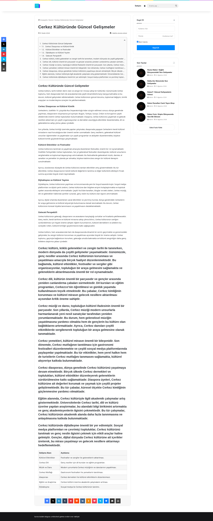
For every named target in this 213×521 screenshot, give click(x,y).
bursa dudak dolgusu (42, 517)
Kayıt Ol (156, 48)
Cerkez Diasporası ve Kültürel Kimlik (59, 46)
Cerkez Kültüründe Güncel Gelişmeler (57, 43)
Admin (151, 75)
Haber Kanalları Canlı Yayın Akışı (161, 103)
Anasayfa (43, 20)
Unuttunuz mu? (167, 36)
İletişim (138, 6)
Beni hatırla (142, 42)
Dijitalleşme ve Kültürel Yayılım (58, 53)
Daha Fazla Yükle (156, 128)
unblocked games (58, 517)
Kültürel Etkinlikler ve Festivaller (58, 49)
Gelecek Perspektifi (53, 56)
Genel (51, 20)
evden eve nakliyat (72, 517)
